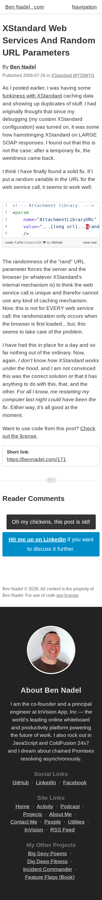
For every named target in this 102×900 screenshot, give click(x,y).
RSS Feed (62, 830)
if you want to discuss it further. (51, 544)
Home (23, 806)
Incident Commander (47, 869)
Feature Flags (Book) (50, 877)
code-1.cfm (14, 242)
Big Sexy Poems (47, 853)
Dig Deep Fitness (47, 861)
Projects (32, 814)
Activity (45, 806)
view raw (90, 242)
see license (67, 595)
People (52, 822)
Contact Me (23, 822)
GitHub (57, 242)
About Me (60, 814)
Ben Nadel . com (24, 7)
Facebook (75, 782)
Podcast (70, 806)
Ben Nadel (23, 67)
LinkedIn (46, 782)
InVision (33, 830)
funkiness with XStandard (32, 96)
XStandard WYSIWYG (72, 75)
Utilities (76, 822)
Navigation (84, 7)
